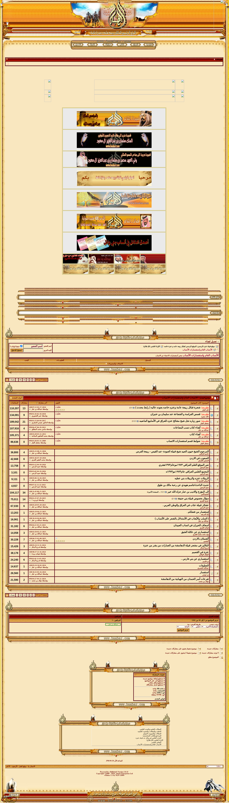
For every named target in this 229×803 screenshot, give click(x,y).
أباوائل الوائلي (204, 554)
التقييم (58, 403)
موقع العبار (22, 766)
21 (24, 421)
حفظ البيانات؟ (15, 346)
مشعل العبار (204, 423)
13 (24, 408)
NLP (117, 775)
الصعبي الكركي (203, 461)
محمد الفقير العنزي (38, 460)
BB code (160, 689)
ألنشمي (206, 541)
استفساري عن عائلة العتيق (195, 532)
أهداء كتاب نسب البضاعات (186, 427)
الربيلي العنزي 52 (203, 481)
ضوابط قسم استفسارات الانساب (183, 441)
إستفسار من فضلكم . (198, 512)
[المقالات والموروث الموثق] (129, 734)
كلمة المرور (47, 350)
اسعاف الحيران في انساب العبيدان (191, 525)
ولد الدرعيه (205, 514)
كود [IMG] (161, 693)
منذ (188, 624)
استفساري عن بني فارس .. (195, 558)
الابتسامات (161, 691)
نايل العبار (205, 410)
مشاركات (24, 403)
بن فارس (206, 561)
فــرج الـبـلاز (204, 548)
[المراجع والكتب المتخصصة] (129, 736)
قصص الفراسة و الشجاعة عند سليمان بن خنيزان (175, 414)
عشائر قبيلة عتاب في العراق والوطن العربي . (185, 505)
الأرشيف (14, 766)
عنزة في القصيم (200, 552)
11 (24, 380)
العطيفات (204, 565)
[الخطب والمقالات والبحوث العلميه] (129, 731)
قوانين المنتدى (160, 699)
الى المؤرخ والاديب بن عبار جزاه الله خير (188, 491)
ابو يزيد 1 (35, 500)
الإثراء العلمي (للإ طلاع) (151, 346)
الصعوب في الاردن (199, 458)
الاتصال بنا (31, 766)
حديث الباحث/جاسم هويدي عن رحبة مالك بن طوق (183, 485)
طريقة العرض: (195, 624)
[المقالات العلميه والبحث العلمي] (129, 729)
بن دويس (205, 575)
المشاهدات (14, 403)
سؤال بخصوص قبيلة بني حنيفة (193, 498)
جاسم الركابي (204, 454)
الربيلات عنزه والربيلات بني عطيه (192, 478)
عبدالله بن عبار (37, 409)
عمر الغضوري (36, 416)
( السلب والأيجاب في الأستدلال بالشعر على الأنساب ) (182, 518)
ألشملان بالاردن (201, 538)
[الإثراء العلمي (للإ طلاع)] (129, 740)
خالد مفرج (205, 416)
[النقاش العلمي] (129, 742)
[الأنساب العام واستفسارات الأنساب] (129, 745)
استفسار (204, 572)
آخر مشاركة (42, 403)
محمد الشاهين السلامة (40, 436)
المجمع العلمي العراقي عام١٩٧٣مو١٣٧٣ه (187, 471)
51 (20, 380)
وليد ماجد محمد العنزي (201, 534)
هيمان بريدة (36, 554)
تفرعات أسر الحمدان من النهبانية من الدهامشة (185, 579)
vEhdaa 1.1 (108, 775)
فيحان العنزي (204, 528)
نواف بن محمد (204, 581)
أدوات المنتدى (17, 398)
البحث (26, 360)
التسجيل (148, 360)
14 (24, 499)
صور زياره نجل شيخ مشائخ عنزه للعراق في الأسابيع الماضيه (169, 421)
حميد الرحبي (204, 467)
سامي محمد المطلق (39, 429)
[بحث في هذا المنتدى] (218, 398)
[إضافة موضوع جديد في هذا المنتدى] (215, 398)
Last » (12, 380)
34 (24, 492)
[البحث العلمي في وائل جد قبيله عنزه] (129, 738)
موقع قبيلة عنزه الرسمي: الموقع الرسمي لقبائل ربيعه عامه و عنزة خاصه (189, 346)
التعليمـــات (60, 360)
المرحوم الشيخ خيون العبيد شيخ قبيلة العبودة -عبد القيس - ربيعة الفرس (172, 451)
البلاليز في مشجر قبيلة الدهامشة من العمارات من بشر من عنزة (176, 545)
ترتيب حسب (214, 624)
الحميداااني (205, 494)
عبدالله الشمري (203, 568)
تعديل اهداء (211, 341)
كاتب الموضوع (196, 403)
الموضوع (205, 403)
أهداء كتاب (195, 434)
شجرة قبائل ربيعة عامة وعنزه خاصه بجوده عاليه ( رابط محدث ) (167, 407)
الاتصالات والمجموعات (115, 364)
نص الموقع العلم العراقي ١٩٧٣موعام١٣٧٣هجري (184, 465)
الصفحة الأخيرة (153, 492)
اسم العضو (48, 346)
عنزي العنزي (204, 501)
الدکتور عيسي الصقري (40, 422)
